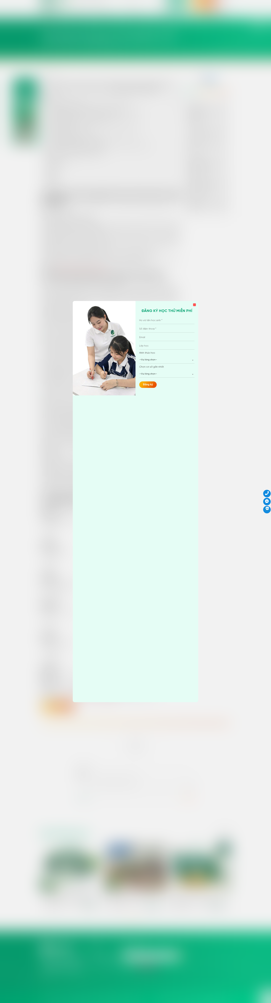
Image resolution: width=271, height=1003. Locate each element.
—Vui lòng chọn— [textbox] (148, 360)
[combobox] (166, 359)
